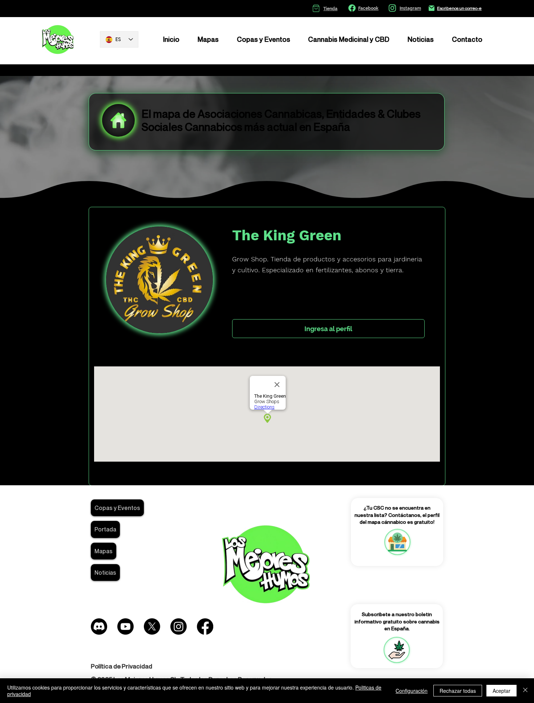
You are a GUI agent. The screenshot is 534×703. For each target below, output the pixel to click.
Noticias (105, 572)
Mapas (103, 551)
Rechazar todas (458, 690)
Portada (105, 529)
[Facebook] (205, 626)
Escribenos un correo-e (459, 8)
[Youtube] (125, 626)
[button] (396, 649)
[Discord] (99, 626)
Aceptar (501, 690)
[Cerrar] (525, 690)
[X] (152, 626)
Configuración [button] (412, 690)
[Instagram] (178, 626)
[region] (397, 542)
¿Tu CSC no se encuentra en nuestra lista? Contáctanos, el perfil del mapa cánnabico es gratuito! (397, 515)
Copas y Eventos (117, 507)
